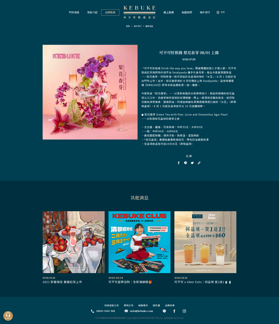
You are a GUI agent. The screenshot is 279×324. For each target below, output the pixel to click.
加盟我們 (187, 12)
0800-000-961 (105, 311)
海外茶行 (205, 12)
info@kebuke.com (141, 311)
